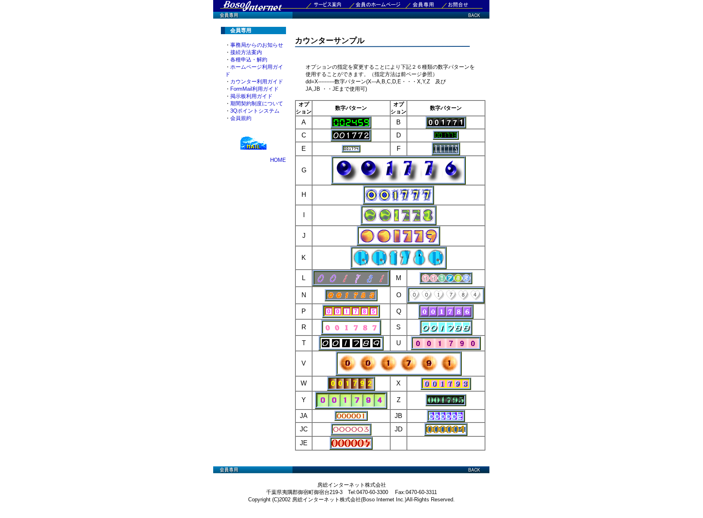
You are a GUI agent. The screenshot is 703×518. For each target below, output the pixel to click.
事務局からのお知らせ (256, 45)
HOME (278, 160)
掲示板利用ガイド (251, 96)
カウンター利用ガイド (256, 81)
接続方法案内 (246, 52)
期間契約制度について (256, 103)
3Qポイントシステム (254, 111)
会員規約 (240, 118)
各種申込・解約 (248, 60)
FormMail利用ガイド (254, 89)
